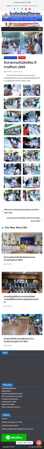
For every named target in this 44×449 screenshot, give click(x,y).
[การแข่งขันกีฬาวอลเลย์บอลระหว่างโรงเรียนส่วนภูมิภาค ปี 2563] (22, 315)
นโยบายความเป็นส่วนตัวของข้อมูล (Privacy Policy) (17, 429)
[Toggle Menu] (40, 29)
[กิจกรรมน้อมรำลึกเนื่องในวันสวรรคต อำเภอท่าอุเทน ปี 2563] (22, 234)
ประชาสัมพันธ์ (22, 57)
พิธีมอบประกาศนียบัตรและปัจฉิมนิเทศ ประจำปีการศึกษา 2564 (21, 211)
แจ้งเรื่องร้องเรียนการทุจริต (10, 425)
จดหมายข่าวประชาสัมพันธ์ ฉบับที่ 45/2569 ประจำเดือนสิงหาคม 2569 (24, 7)
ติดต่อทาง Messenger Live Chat (12, 422)
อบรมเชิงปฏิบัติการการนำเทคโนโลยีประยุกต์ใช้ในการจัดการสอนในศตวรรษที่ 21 (21, 299)
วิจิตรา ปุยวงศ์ (18, 72)
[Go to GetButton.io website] (38, 447)
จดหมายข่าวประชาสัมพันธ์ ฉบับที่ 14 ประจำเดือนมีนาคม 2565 (23, 219)
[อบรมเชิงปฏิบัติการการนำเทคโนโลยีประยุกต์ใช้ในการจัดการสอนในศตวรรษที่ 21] (22, 273)
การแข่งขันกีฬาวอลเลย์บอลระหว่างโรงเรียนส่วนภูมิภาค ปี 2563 (19, 340)
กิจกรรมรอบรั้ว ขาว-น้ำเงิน (10, 57)
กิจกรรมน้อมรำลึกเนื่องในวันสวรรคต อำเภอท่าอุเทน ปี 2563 (19, 258)
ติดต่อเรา (4, 419)
